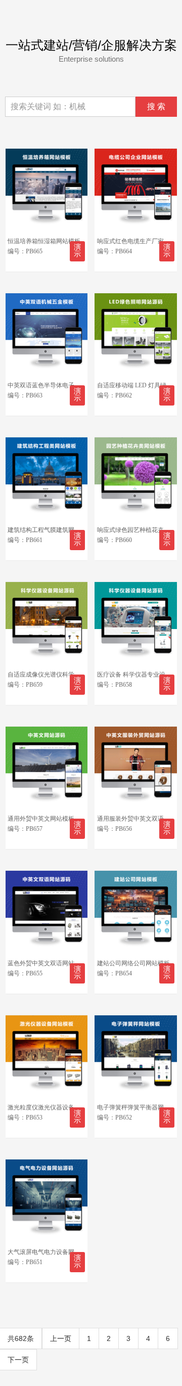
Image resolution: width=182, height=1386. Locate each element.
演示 (77, 250)
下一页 (18, 1360)
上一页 (60, 1338)
